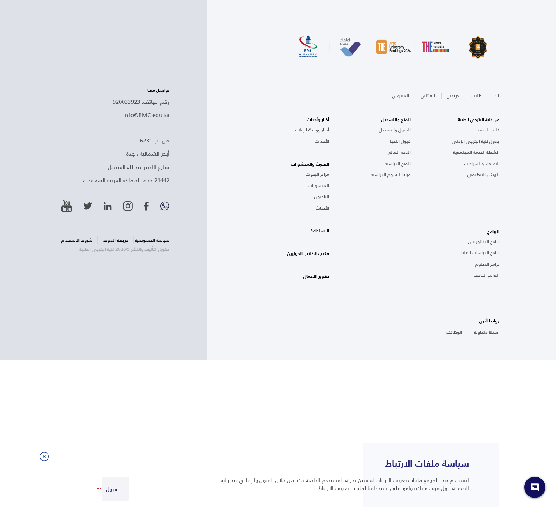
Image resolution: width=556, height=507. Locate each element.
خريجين (453, 95)
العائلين (428, 95)
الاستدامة (320, 231)
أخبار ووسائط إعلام (312, 130)
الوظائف (454, 332)
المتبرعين (400, 95)
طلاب (476, 95)
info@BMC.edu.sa (146, 115)
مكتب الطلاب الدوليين (308, 253)
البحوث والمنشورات (310, 164)
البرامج (493, 231)
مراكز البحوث (317, 174)
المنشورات (318, 186)
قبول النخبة (400, 141)
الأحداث (322, 141)
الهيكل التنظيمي (483, 175)
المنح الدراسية (398, 164)
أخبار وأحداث (318, 120)
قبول (111, 489)
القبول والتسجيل (395, 130)
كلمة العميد (488, 130)
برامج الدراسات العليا (480, 253)
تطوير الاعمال (316, 276)
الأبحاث (322, 208)
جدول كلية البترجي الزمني (475, 141)
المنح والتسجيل (396, 120)
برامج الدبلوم (487, 264)
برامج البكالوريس (483, 242)
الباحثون (321, 196)
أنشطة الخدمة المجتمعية (476, 152)
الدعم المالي (399, 152)
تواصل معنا (158, 90)
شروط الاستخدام (76, 240)
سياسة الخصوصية (152, 240)
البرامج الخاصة (486, 275)
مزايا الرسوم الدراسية (391, 175)
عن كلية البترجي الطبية (478, 120)
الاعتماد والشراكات (481, 164)
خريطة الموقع (115, 240)
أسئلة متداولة (486, 332)
